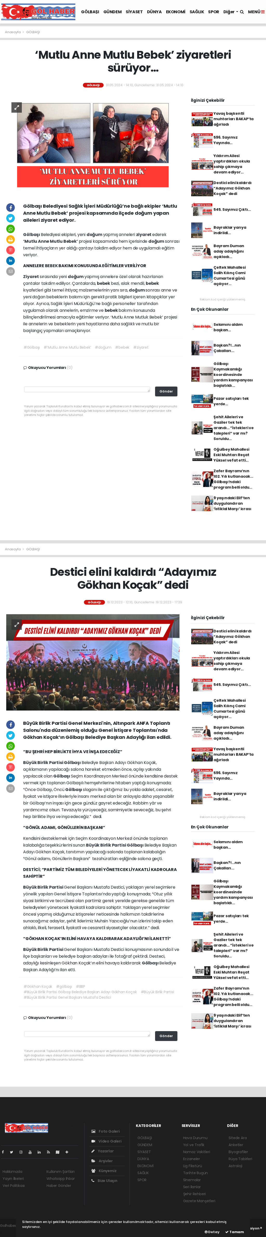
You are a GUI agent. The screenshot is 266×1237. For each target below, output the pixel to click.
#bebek (122, 347)
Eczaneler (191, 1158)
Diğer (229, 12)
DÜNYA (154, 12)
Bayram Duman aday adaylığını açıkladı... (229, 251)
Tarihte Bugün (195, 1172)
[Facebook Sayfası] (5, 1152)
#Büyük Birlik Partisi (157, 992)
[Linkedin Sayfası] (41, 1152)
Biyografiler (238, 1151)
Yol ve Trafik (194, 1144)
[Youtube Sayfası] (32, 1152)
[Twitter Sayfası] (13, 1152)
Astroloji (235, 1165)
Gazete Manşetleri (199, 1201)
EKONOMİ (175, 12)
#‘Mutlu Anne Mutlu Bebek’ (67, 347)
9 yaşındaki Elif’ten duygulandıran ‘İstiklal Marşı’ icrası (232, 503)
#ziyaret (140, 347)
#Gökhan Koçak (38, 986)
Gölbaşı (32, 235)
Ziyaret (31, 277)
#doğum (103, 347)
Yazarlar (105, 1151)
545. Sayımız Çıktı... (232, 209)
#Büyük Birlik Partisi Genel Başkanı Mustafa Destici (67, 997)
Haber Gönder (58, 1185)
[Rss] (50, 1152)
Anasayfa (13, 32)
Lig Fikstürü (192, 1165)
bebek (104, 283)
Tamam (236, 1231)
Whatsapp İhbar (60, 1178)
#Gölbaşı (32, 347)
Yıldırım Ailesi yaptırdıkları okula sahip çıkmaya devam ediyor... (232, 164)
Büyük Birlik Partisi (43, 763)
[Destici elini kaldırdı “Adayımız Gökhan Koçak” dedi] (92, 662)
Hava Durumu (195, 1137)
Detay (214, 1231)
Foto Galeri (109, 1131)
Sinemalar (192, 1179)
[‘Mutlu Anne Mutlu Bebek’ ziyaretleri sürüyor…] (92, 144)
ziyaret (144, 235)
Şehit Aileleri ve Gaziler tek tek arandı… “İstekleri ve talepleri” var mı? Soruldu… (234, 427)
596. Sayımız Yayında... (226, 140)
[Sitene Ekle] (68, 1152)
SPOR (213, 12)
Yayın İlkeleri (13, 1178)
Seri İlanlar (192, 1186)
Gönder (166, 391)
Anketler (236, 1144)
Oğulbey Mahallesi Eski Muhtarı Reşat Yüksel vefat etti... (231, 455)
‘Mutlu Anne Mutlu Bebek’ (50, 241)
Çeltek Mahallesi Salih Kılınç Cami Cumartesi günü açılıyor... (230, 275)
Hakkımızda (12, 1171)
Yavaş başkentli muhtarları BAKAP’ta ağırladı (234, 119)
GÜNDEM (112, 12)
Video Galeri (109, 1141)
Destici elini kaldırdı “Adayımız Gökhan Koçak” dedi (233, 188)
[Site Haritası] (60, 1152)
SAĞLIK (197, 12)
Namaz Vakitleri (196, 1151)
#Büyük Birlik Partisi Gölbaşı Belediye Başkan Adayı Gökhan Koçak (80, 992)
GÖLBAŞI (90, 12)
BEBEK (52, 266)
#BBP (80, 986)
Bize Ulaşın (107, 1180)
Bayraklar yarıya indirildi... (230, 230)
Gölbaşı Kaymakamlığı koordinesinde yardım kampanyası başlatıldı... (233, 374)
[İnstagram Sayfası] (23, 1152)
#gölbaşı (64, 986)
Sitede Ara (238, 1137)
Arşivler (105, 1161)
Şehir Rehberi (194, 1194)
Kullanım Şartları (60, 1171)
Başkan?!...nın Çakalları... (227, 348)
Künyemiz (107, 1170)
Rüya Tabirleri (240, 1158)
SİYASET (134, 12)
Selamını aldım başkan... (228, 327)
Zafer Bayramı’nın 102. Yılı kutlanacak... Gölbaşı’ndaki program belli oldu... (233, 479)
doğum (95, 235)
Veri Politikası (14, 1185)
